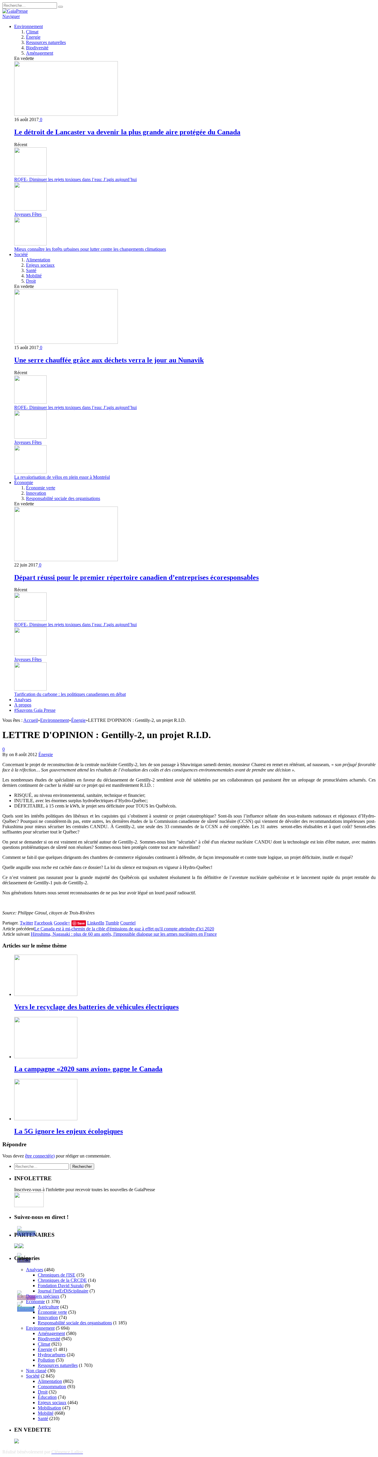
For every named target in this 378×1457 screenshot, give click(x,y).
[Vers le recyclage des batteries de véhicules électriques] (45, 994)
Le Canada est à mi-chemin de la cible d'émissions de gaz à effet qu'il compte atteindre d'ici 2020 (124, 928)
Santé (31, 270)
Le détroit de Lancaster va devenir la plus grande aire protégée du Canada (127, 132)
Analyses (22, 699)
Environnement (28, 26)
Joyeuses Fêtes (28, 214)
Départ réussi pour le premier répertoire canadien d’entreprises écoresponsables (136, 577)
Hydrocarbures (52, 1354)
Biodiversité (37, 47)
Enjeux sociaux (40, 265)
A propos (22, 704)
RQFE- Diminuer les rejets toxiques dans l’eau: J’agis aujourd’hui (75, 179)
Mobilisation (49, 1407)
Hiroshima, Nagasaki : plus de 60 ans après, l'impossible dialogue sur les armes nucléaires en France (124, 934)
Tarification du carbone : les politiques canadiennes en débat (70, 694)
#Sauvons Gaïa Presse (35, 710)
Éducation (47, 1397)
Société (21, 254)
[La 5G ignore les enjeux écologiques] (45, 1118)
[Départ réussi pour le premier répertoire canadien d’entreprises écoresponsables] (66, 559)
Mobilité (34, 275)
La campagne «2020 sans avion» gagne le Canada (88, 1069)
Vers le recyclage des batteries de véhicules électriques (96, 1007)
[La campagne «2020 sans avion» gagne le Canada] (45, 1056)
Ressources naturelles (46, 42)
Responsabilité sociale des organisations (63, 498)
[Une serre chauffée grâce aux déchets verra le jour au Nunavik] (66, 342)
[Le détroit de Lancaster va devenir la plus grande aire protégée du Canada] (66, 114)
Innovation (36, 493)
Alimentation (38, 259)
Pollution (46, 1359)
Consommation (52, 1386)
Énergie (33, 37)
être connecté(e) (40, 1155)
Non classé (36, 1370)
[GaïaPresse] (15, 11)
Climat (32, 31)
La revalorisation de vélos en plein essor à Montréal (62, 477)
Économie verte (40, 487)
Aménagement (39, 53)
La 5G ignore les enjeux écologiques (68, 1131)
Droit (31, 281)
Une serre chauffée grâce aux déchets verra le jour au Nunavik (109, 360)
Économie (23, 482)
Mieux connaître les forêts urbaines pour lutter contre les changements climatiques (90, 249)
